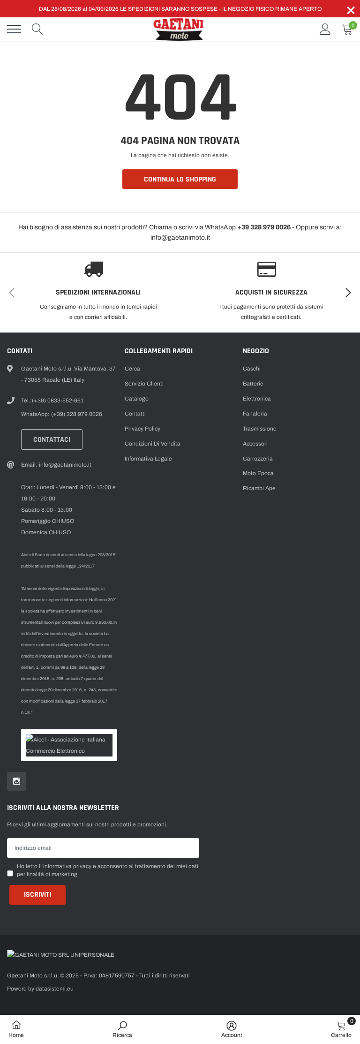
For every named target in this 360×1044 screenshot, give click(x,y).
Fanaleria (255, 413)
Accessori (255, 443)
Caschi (252, 368)
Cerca (132, 368)
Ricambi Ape (259, 488)
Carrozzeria (258, 458)
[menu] (14, 29)
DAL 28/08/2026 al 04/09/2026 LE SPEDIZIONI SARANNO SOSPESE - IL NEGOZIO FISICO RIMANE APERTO (180, 9)
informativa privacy (67, 866)
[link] (16, 781)
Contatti (135, 413)
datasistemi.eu (55, 988)
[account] (325, 29)
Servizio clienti (144, 383)
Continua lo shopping (180, 179)
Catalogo (137, 398)
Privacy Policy (142, 428)
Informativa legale (148, 458)
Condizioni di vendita (152, 443)
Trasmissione (260, 428)
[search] (37, 29)
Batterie (253, 383)
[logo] (180, 29)
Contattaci (51, 440)
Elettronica (257, 398)
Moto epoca (258, 473)
